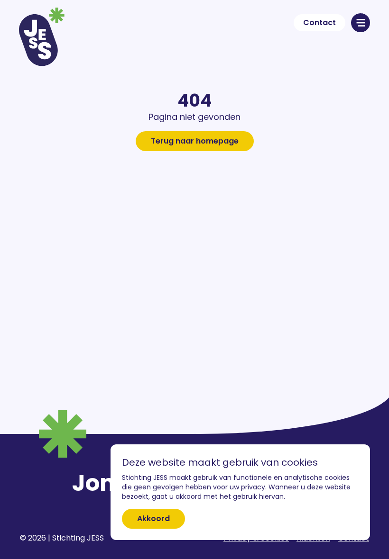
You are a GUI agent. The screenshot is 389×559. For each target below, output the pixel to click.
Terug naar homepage (195, 140)
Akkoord (153, 518)
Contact (319, 22)
